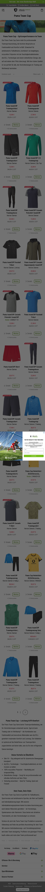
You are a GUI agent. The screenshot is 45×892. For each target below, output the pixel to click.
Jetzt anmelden (33, 455)
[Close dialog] (44, 432)
